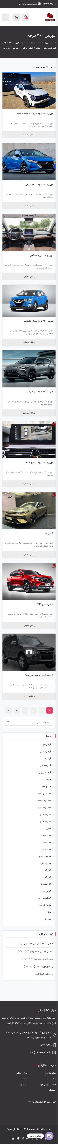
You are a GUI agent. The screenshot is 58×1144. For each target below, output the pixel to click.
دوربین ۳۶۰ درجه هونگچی (41, 255)
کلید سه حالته (45, 884)
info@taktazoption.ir (28, 4)
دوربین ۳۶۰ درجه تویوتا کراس (40, 391)
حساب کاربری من (48, 1084)
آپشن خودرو (46, 744)
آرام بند (48, 758)
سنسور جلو (46, 842)
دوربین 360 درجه (44, 800)
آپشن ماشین (45, 751)
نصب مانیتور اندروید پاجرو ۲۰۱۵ (39, 675)
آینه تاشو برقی (45, 772)
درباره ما (24, 1078)
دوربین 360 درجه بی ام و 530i (39, 462)
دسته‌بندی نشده (44, 793)
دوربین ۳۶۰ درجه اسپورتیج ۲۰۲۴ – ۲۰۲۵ (35, 113)
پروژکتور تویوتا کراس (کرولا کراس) (38, 966)
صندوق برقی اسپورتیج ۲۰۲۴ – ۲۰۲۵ (37, 959)
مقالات (48, 912)
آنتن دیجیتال (45, 765)
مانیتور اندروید (45, 905)
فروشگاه (52, 1090)
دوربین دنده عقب (44, 807)
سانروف (48, 828)
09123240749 (48, 4)
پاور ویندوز (46, 786)
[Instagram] (37, 1138)
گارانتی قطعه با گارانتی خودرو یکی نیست (35, 943)
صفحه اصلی (50, 1073)
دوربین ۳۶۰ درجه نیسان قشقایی (38, 321)
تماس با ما (51, 1078)
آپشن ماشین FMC (45, 604)
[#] (13, 1138)
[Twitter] (41, 1138)
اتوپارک (48, 779)
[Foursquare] (23, 1138)
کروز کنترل (46, 870)
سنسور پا (47, 835)
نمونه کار (47, 919)
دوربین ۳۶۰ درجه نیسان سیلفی (39, 184)
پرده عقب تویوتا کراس (43, 974)
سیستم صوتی (45, 856)
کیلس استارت (45, 891)
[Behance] (27, 1138)
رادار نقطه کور (45, 814)
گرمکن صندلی (45, 898)
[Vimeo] (32, 1138)
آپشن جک (48, 533)
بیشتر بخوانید (29, 134)
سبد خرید (23, 1084)
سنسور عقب (46, 849)
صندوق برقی (45, 863)
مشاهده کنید (29, 696)
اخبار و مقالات (22, 1073)
